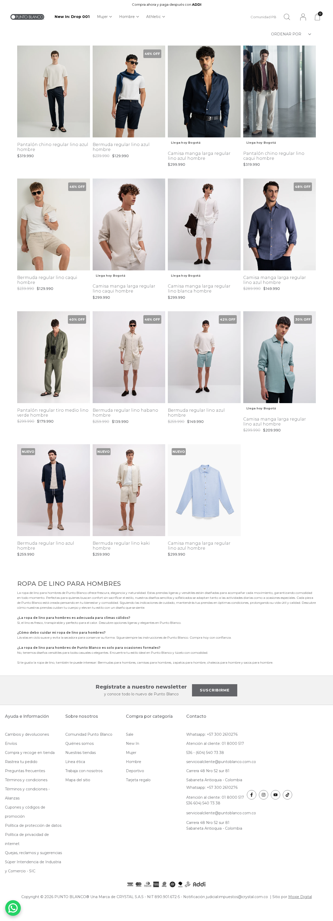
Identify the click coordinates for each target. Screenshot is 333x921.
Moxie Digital (300, 896)
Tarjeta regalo (138, 780)
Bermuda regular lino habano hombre (125, 413)
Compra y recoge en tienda (30, 752)
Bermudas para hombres (117, 662)
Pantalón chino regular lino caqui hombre (273, 156)
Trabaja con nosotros (84, 770)
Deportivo (135, 770)
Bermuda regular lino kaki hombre (121, 546)
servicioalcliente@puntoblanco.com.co (221, 761)
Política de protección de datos (33, 825)
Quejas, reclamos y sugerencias (33, 852)
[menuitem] (72, 17)
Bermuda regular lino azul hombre (121, 147)
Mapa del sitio (77, 780)
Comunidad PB (263, 17)
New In (132, 743)
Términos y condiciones (26, 780)
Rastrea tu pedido (21, 761)
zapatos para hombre (189, 662)
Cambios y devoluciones (27, 734)
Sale (129, 734)
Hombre (127, 16)
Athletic (153, 16)
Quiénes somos (79, 743)
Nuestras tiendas (80, 752)
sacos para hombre (258, 662)
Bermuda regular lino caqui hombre (47, 280)
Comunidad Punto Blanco (88, 734)
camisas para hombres (154, 662)
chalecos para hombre (223, 662)
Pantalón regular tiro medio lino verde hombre (52, 413)
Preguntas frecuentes (25, 770)
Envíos (11, 743)
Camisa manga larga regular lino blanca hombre (199, 289)
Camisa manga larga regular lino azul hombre (199, 156)
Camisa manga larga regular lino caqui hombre (124, 289)
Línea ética (75, 761)
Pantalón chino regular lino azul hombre (52, 147)
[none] (104, 17)
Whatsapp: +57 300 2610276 (212, 734)
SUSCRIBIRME (214, 690)
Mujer (102, 16)
